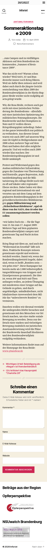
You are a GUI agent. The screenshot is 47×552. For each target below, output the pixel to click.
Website (6, 456)
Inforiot (23, 10)
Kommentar (8, 407)
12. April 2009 (32, 40)
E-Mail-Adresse (9, 444)
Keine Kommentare (25, 44)
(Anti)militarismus (23, 22)
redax (18, 40)
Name (5, 432)
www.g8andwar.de (13, 351)
